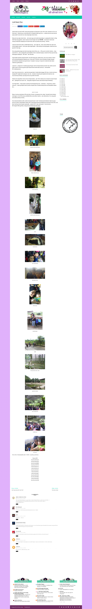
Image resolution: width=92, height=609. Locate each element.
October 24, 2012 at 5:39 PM (21, 532)
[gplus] (76, 1)
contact (22, 1)
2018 (62, 86)
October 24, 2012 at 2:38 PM (21, 498)
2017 (62, 88)
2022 (62, 81)
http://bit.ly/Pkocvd (35, 468)
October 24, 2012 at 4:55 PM (21, 523)
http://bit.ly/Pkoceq (35, 466)
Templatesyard (27, 607)
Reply (17, 504)
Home (14, 1)
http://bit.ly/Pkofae (35, 471)
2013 (62, 93)
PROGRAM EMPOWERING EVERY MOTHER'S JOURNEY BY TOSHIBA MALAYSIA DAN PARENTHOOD (21, 586)
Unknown (18, 538)
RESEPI (18, 17)
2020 (62, 84)
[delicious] (79, 607)
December (64, 96)
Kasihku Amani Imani (18, 589)
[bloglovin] (68, 607)
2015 (62, 91)
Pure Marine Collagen (70, 54)
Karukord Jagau (40, 584)
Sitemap (27, 1)
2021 (62, 82)
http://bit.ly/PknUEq (35, 461)
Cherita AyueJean (18, 600)
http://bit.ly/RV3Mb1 (35, 476)
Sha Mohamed (19, 507)
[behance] (75, 607)
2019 (62, 85)
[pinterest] (66, 607)
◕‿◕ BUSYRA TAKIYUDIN (43, 591)
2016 (62, 89)
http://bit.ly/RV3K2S (35, 475)
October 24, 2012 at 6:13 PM (21, 540)
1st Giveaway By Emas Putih (72, 64)
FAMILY (34, 17)
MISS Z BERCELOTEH (21, 497)
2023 (62, 80)
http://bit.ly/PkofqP (35, 473)
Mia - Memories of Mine (65, 595)
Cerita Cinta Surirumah (65, 584)
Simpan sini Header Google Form (43, 589)
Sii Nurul (61, 591)
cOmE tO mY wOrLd (18, 584)
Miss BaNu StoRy (40, 595)
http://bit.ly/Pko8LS (35, 469)
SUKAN (23, 17)
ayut (17, 514)
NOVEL (28, 17)
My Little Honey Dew (41, 599)
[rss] (73, 607)
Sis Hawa (19, 607)
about (18, 1)
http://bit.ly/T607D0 (35, 464)
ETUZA (61, 588)
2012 (62, 95)
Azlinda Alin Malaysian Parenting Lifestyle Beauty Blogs (21, 593)
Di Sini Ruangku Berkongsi (42, 588)
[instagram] (78, 1)
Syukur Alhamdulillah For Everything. (67, 589)
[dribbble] (70, 607)
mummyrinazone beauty (20, 522)
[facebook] (69, 1)
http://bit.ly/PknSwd (35, 459)
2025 (62, 78)
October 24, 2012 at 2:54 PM (21, 508)
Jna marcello (18, 531)
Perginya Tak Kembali (18, 590)
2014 (62, 92)
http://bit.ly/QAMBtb (35, 463)
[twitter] (73, 1)
